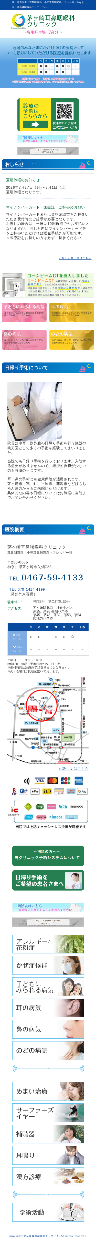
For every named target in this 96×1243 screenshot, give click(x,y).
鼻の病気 (48, 1030)
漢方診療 (48, 1178)
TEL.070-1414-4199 (27, 589)
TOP (83, 1227)
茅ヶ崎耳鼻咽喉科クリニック (41, 1236)
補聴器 (48, 1135)
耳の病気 (48, 1009)
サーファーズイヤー (48, 1114)
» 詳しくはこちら (74, 769)
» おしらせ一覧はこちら (75, 258)
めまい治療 (48, 1092)
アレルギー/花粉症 (48, 945)
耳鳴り (48, 1156)
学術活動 (48, 1213)
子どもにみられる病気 (48, 988)
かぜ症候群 (48, 966)
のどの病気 (48, 1052)
